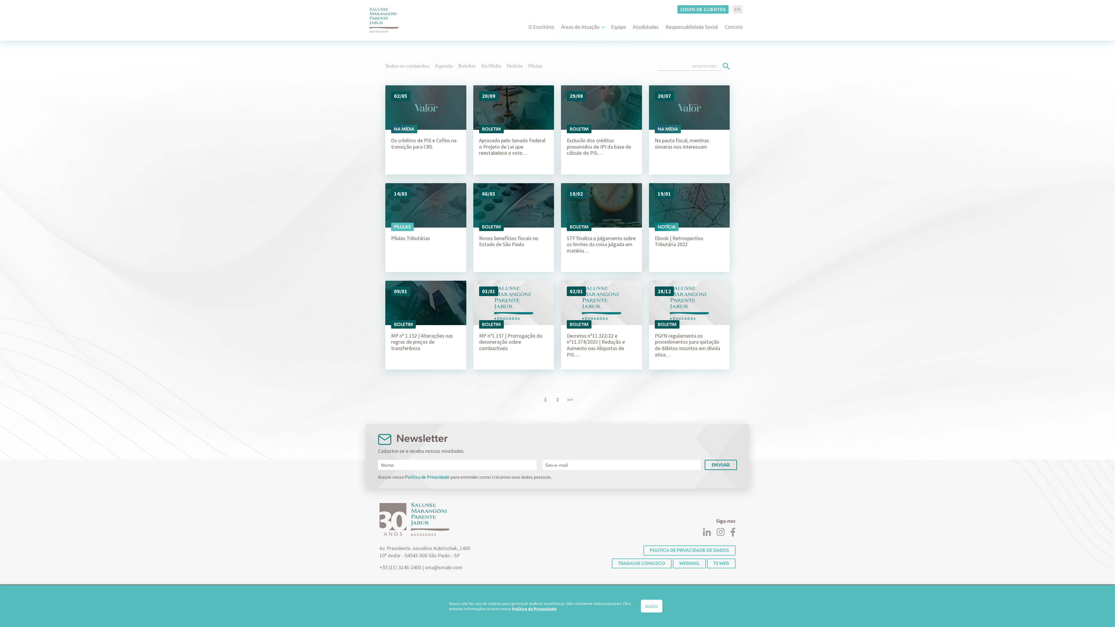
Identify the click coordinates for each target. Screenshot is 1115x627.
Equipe (618, 27)
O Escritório (541, 27)
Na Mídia (491, 66)
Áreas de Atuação (580, 27)
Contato (734, 27)
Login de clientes (703, 9)
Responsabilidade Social (692, 27)
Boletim (466, 66)
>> (570, 399)
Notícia (514, 66)
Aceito (651, 606)
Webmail (689, 563)
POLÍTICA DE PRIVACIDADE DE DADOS (689, 550)
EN (737, 9)
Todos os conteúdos (407, 66)
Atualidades (646, 27)
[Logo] (383, 20)
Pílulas (535, 66)
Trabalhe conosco (641, 563)
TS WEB (721, 563)
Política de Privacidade (427, 477)
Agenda (443, 66)
